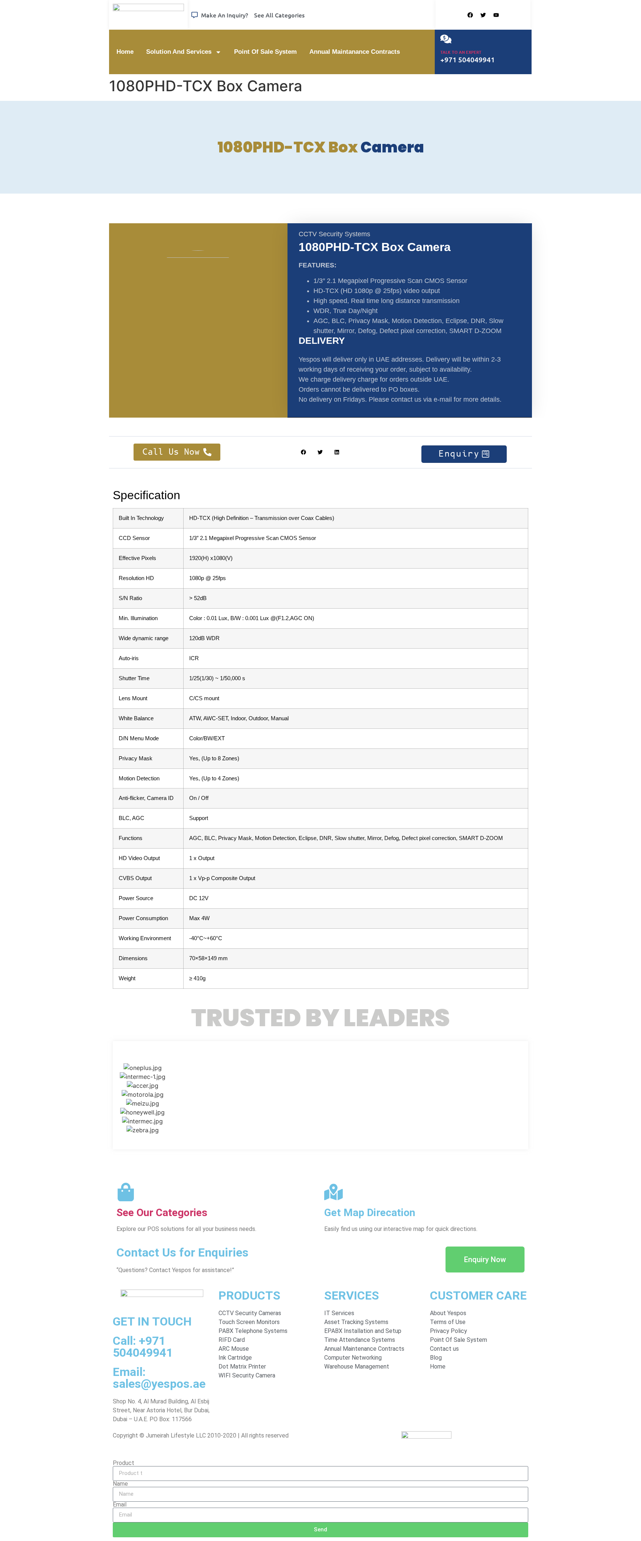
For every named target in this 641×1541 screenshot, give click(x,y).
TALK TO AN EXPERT (460, 52)
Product (123, 1463)
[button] (303, 452)
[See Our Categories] (125, 1192)
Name (120, 1484)
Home (125, 51)
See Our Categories (161, 1212)
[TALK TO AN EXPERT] (445, 39)
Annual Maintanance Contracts (354, 51)
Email (119, 1505)
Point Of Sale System (265, 51)
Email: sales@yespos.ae (159, 1378)
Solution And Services (178, 51)
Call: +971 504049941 (143, 1347)
